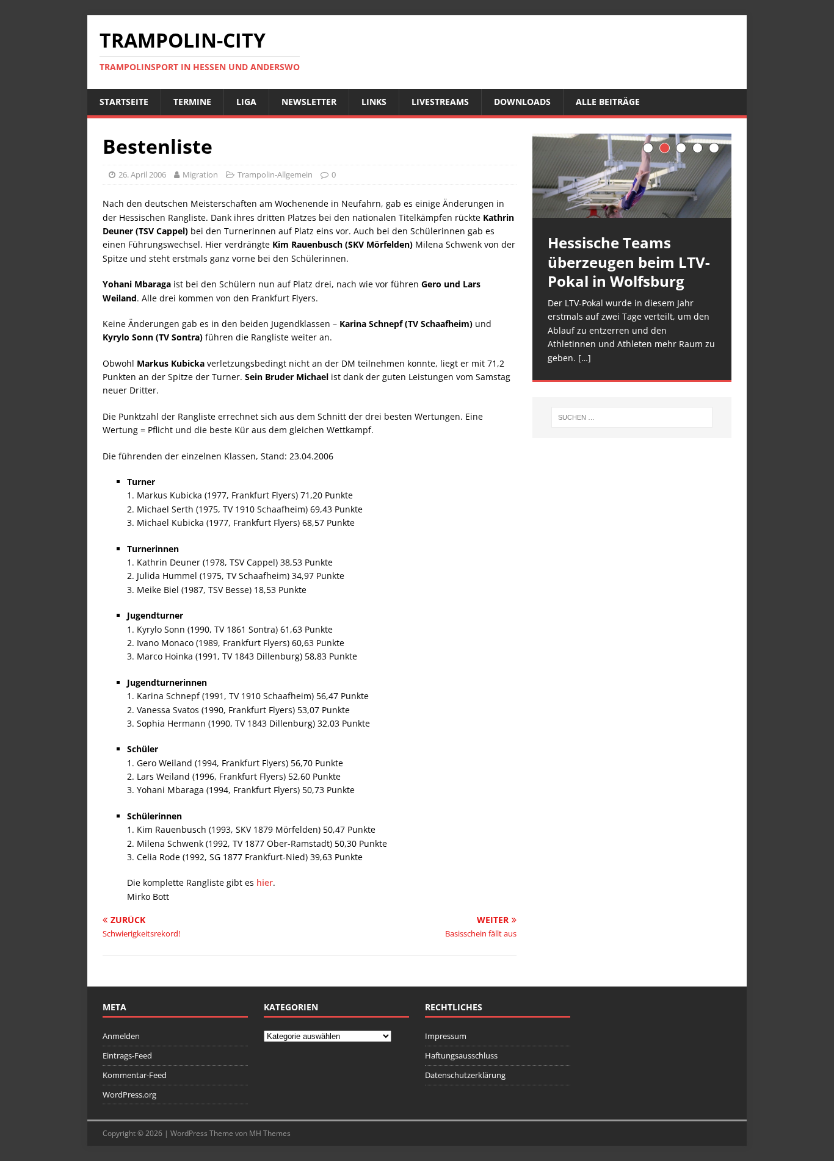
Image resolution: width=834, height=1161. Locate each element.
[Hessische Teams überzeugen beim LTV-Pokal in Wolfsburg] (631, 176)
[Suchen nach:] (632, 417)
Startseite (124, 101)
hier (264, 882)
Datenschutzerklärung (465, 1074)
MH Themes (270, 1133)
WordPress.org (129, 1094)
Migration (200, 174)
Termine (192, 101)
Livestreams (440, 101)
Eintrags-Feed (127, 1055)
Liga (246, 101)
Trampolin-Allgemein (275, 174)
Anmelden (121, 1035)
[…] (584, 358)
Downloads (522, 101)
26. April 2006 (142, 174)
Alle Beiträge (608, 101)
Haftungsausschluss (461, 1055)
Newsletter (308, 101)
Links (373, 101)
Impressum (445, 1035)
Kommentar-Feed (135, 1074)
